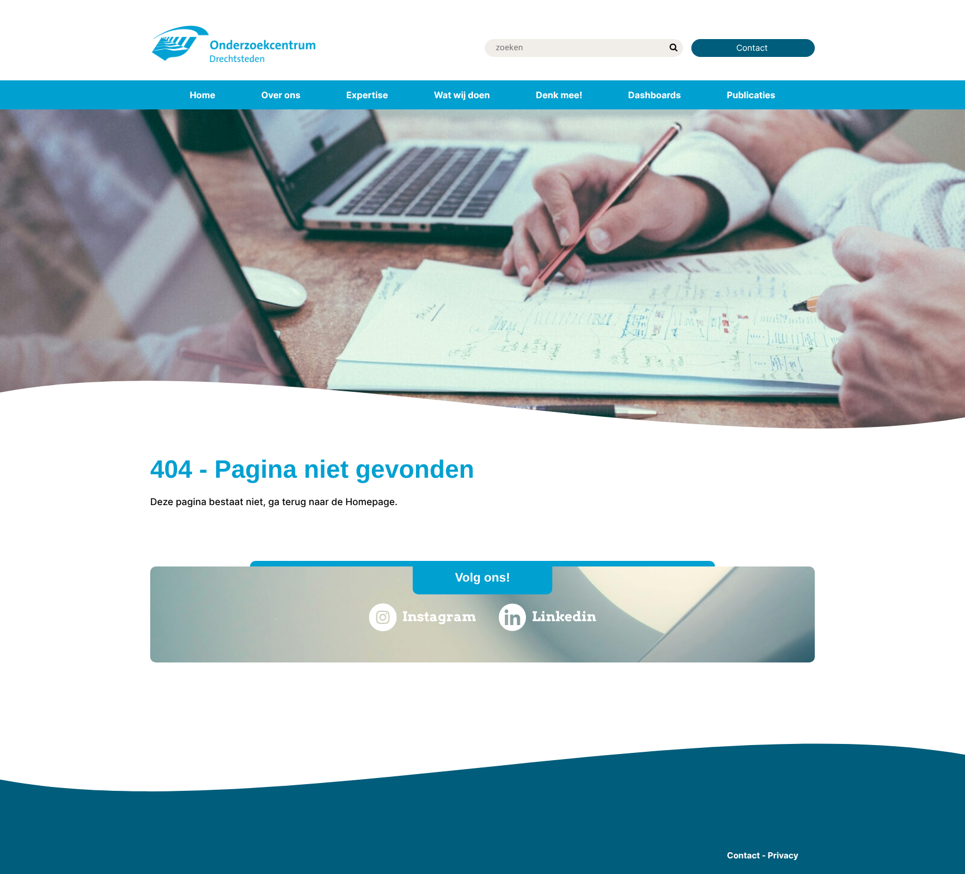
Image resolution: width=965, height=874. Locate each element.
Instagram (439, 616)
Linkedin (564, 616)
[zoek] (673, 48)
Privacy (783, 855)
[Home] (234, 64)
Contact (753, 47)
